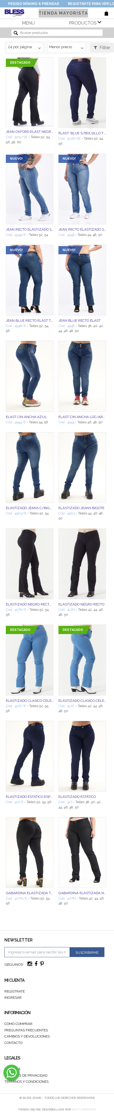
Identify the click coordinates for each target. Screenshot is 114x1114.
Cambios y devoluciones (27, 1036)
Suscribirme (87, 953)
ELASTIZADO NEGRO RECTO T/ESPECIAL (39, 604)
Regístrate (14, 991)
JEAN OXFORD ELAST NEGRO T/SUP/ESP (39, 132)
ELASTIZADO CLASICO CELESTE (84, 701)
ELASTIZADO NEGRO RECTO (81, 604)
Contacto (13, 1043)
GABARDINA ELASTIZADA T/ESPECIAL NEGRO (43, 893)
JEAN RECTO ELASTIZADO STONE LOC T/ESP (42, 229)
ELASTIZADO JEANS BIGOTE (81, 508)
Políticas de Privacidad (25, 1075)
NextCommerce (84, 1109)
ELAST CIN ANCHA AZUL (26, 417)
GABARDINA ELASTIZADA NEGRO (85, 893)
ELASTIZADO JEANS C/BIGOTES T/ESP (37, 508)
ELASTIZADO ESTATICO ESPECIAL (33, 797)
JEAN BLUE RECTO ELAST (79, 320)
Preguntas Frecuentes (26, 1030)
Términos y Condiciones (26, 1082)
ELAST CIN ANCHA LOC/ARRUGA (85, 417)
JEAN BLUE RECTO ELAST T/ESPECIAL (37, 320)
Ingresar (13, 997)
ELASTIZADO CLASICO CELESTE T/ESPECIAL (42, 701)
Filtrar (104, 47)
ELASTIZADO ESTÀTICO (77, 797)
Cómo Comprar (18, 1024)
